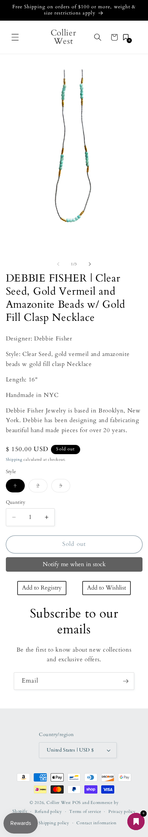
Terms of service (85, 811)
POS (76, 802)
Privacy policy (122, 811)
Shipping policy (54, 823)
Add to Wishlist (106, 588)
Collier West (58, 802)
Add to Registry (42, 588)
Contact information (96, 823)
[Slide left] (58, 264)
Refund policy (48, 811)
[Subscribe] (125, 681)
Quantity (15, 502)
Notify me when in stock (74, 564)
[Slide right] (89, 264)
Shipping (14, 459)
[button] (15, 37)
